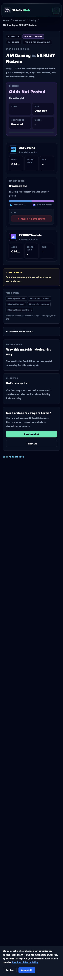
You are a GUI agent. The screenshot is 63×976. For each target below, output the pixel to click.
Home (6, 20)
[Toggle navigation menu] (55, 10)
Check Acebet (31, 434)
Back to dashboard (13, 456)
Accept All (26, 970)
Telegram (31, 443)
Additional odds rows (21, 331)
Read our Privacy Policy (25, 962)
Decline (10, 970)
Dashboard (19, 20)
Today (32, 20)
